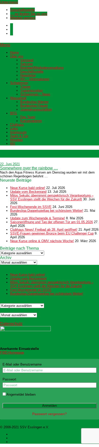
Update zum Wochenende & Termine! (37, 218)
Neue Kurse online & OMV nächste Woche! (42, 241)
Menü (5, 45)
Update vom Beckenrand (28, 192)
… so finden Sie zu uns (28, 14)
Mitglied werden (23, 18)
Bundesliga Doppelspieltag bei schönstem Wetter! (46, 210)
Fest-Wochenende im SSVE (31, 207)
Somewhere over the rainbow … (29, 168)
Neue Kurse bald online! (27, 188)
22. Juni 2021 (10, 164)
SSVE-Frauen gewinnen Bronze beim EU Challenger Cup (52, 233)
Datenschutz (11, 324)
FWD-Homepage (12, 352)
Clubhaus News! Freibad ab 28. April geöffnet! (43, 229)
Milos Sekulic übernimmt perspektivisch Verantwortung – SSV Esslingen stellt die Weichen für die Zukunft (51, 197)
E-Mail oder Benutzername (22, 364)
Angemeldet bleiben (21, 394)
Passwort (9, 379)
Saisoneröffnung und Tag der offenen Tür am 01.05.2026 (51, 222)
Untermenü (9, 2)
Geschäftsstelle (22, 10)
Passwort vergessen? (49, 414)
